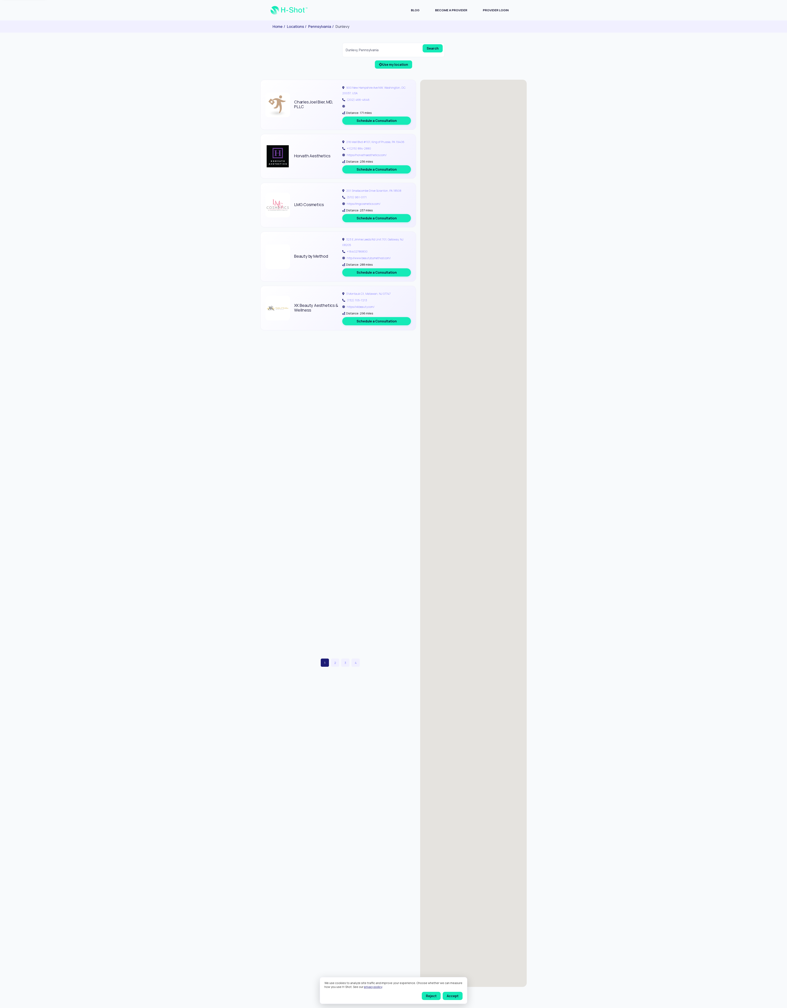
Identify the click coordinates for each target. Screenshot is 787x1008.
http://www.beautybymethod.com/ (369, 258)
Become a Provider (451, 10)
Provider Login (496, 10)
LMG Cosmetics (309, 204)
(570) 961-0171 (357, 197)
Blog (415, 10)
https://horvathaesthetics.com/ (367, 155)
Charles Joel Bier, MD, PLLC (313, 104)
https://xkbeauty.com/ (360, 307)
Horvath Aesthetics (312, 156)
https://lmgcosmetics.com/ (363, 204)
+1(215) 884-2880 (359, 148)
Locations (295, 26)
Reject (431, 996)
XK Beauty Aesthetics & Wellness (316, 308)
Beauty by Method (311, 256)
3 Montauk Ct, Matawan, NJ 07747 (368, 294)
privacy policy (373, 987)
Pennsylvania (319, 26)
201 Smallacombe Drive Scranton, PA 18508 (373, 191)
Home (278, 26)
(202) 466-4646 (358, 100)
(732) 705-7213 (357, 300)
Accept (452, 996)
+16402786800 (357, 251)
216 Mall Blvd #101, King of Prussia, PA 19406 (375, 142)
